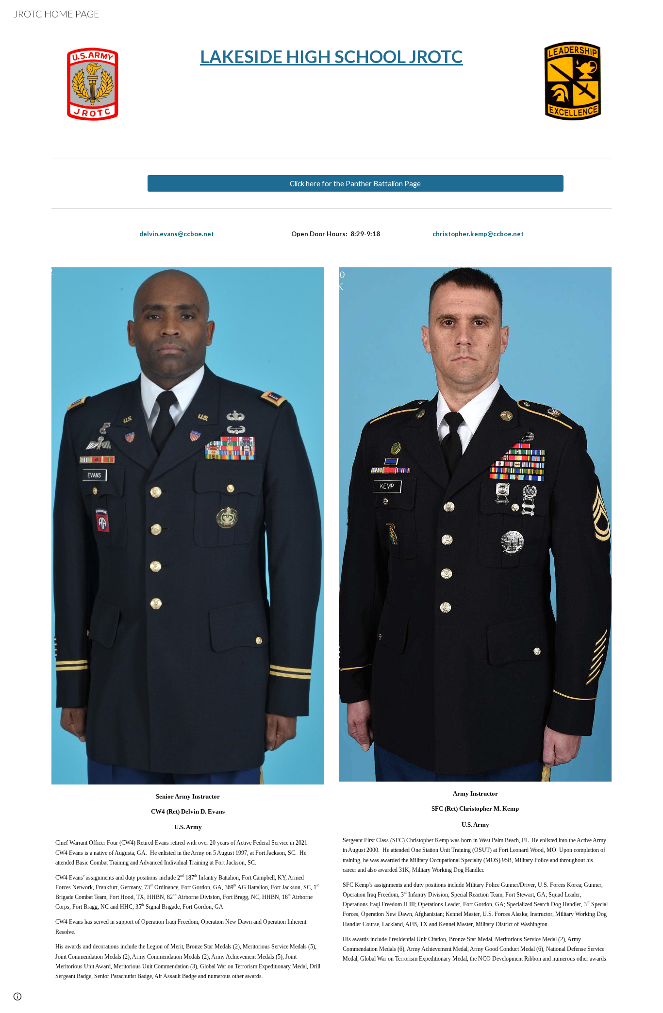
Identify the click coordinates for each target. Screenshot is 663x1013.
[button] (17, 996)
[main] (331, 56)
